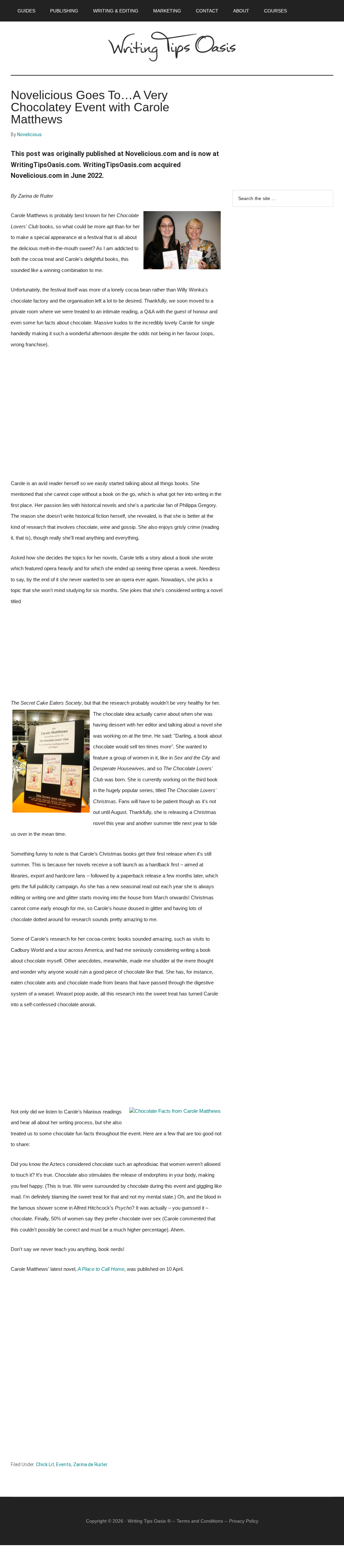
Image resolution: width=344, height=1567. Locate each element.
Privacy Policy (243, 1521)
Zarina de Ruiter (90, 1464)
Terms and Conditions (200, 1521)
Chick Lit (45, 1464)
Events (63, 1464)
